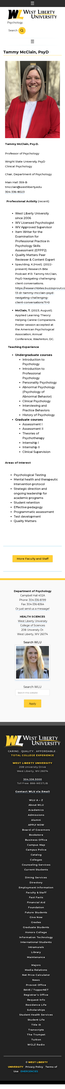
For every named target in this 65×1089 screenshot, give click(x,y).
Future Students (36, 912)
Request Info (36, 999)
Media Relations (36, 969)
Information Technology (36, 937)
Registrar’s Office (36, 994)
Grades (36, 922)
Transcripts (36, 1029)
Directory (36, 882)
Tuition (36, 1039)
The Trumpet (36, 1034)
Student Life (36, 1019)
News (36, 979)
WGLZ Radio (36, 1044)
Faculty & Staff (36, 892)
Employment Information (36, 887)
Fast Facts (36, 897)
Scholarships (36, 1009)
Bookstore (36, 834)
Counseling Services (36, 864)
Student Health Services (36, 1014)
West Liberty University (31, 15)
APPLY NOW (36, 824)
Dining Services (36, 877)
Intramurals (36, 947)
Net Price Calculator (36, 974)
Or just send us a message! (32, 608)
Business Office (36, 839)
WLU (32, 741)
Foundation (36, 907)
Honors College (36, 932)
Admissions (36, 814)
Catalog (36, 854)
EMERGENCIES (29, 1071)
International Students (36, 942)
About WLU (36, 804)
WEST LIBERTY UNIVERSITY (32, 763)
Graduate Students (36, 927)
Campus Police (36, 849)
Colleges (36, 859)
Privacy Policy (34, 1066)
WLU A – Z (36, 800)
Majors (36, 965)
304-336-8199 (37, 600)
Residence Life (36, 1004)
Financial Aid (36, 902)
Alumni (36, 819)
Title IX (36, 1024)
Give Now (36, 917)
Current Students (36, 869)
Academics (36, 809)
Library (36, 952)
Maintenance (36, 957)
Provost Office (36, 984)
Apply (32, 703)
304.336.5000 (32, 779)
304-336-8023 (15, 191)
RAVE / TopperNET (36, 989)
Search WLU (32, 687)
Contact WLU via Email (32, 791)
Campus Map (36, 844)
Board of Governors (36, 829)
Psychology (15, 22)
